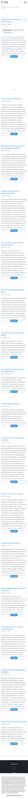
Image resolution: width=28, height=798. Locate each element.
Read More (14, 134)
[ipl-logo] (6, 3)
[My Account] (25, 2)
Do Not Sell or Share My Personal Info (14, 795)
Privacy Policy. (15, 792)
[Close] (26, 775)
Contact (14, 769)
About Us (14, 767)
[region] (14, 785)
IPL (2, 6)
